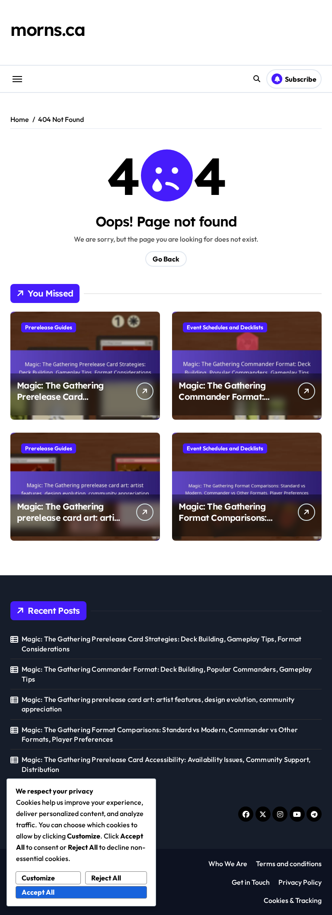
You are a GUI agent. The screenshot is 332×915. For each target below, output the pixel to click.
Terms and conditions (289, 863)
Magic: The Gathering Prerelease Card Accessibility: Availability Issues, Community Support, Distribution (166, 764)
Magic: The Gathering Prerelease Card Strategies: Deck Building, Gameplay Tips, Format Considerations (161, 643)
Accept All (38, 892)
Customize (38, 878)
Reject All (106, 878)
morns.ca (47, 29)
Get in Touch (251, 882)
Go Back (166, 259)
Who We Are (227, 863)
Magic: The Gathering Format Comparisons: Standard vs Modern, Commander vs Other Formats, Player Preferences (160, 734)
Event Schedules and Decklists (225, 327)
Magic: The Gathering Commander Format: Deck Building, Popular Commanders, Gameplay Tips (167, 674)
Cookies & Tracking (293, 900)
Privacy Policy (300, 882)
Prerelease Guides (48, 327)
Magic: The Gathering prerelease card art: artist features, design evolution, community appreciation (158, 704)
